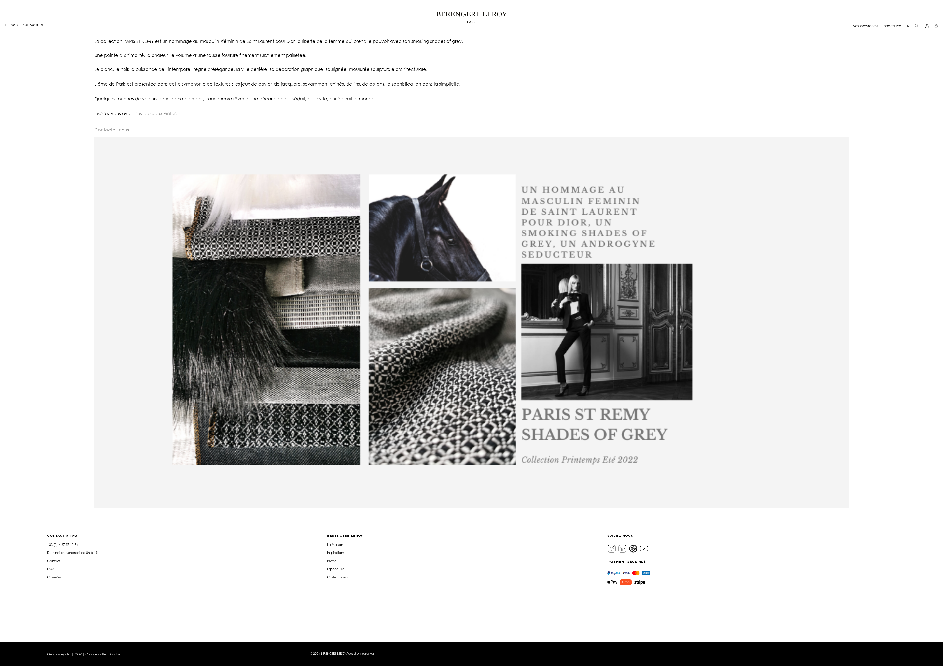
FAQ (50, 569)
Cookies (116, 654)
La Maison (335, 545)
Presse (331, 561)
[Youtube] (645, 548)
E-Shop (11, 25)
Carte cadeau (338, 577)
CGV (78, 654)
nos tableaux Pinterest (158, 113)
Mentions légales (59, 654)
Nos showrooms (865, 26)
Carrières (54, 577)
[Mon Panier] (936, 26)
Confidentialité (95, 654)
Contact (53, 561)
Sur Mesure (33, 25)
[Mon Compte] (927, 26)
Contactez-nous (111, 129)
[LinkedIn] (623, 548)
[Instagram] (612, 548)
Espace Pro (891, 26)
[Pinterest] (634, 548)
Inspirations (335, 553)
